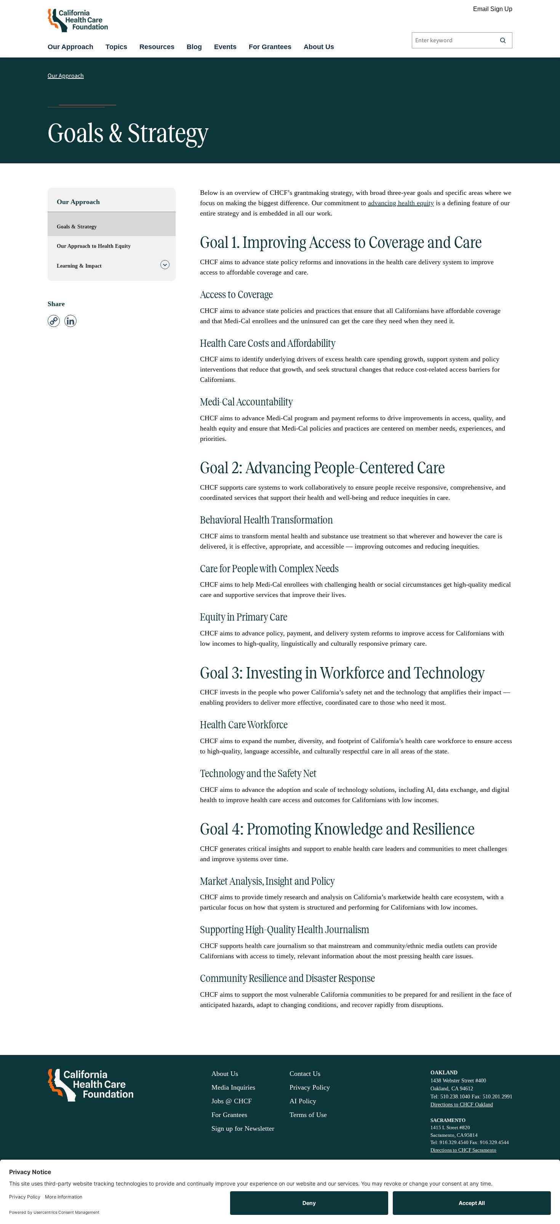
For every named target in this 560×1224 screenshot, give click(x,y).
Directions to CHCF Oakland (461, 1105)
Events (225, 47)
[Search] (502, 40)
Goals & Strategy (77, 227)
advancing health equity (401, 203)
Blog (194, 47)
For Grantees (270, 47)
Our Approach (70, 47)
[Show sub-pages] (165, 266)
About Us (319, 47)
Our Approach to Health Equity (94, 246)
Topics (116, 47)
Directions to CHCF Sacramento (463, 1150)
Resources (156, 47)
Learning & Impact (79, 266)
